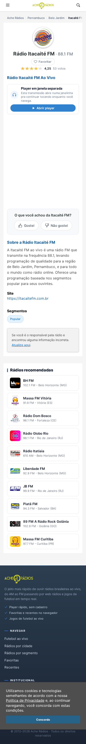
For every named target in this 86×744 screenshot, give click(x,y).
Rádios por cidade (18, 646)
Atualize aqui (21, 345)
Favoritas (11, 660)
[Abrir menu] (8, 5)
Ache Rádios (15, 18)
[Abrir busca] (78, 5)
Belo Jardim (56, 18)
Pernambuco (36, 18)
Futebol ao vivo (16, 639)
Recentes (11, 667)
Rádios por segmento (21, 653)
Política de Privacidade (25, 700)
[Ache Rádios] (43, 5)
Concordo (43, 719)
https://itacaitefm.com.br (28, 298)
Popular (15, 319)
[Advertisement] (43, 160)
